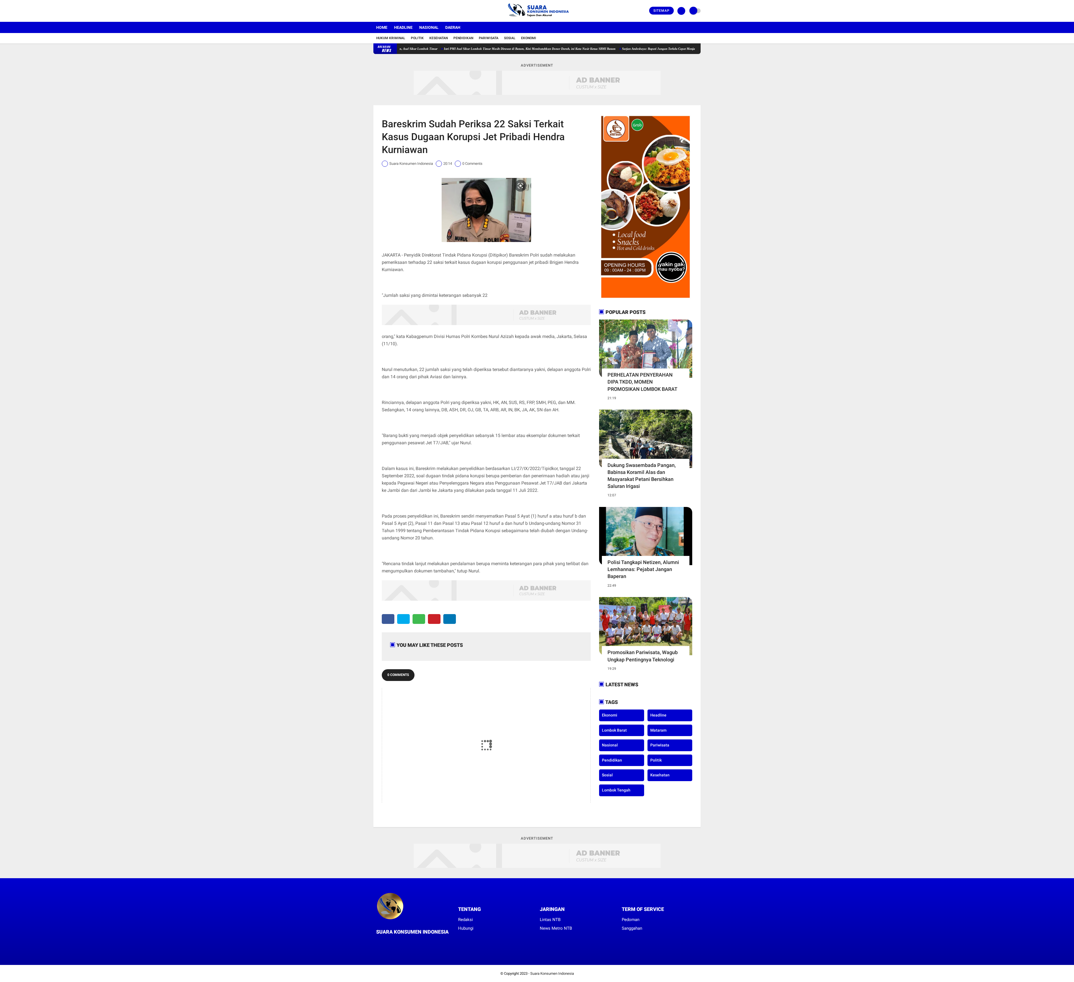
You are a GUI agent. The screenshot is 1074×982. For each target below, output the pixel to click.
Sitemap (661, 11)
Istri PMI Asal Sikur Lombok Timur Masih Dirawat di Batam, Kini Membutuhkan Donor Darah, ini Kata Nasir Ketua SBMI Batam (492, 48)
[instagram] (390, 11)
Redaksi (465, 919)
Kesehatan (438, 38)
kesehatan (660, 775)
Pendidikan (463, 38)
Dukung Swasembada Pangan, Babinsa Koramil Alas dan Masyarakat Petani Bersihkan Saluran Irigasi (641, 475)
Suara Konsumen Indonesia (552, 973)
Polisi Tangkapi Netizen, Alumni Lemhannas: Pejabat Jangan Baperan (643, 569)
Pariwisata (488, 38)
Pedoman (630, 919)
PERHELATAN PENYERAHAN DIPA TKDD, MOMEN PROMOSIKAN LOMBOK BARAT (642, 382)
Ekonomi (528, 38)
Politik (417, 38)
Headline (403, 27)
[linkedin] (449, 619)
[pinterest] (434, 619)
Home (381, 27)
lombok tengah (616, 790)
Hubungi (466, 928)
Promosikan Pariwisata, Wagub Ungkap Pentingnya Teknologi (642, 655)
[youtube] (397, 11)
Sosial (509, 38)
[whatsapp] (419, 619)
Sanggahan (632, 928)
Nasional (429, 27)
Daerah (452, 27)
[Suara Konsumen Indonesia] (537, 18)
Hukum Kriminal (390, 38)
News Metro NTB (556, 928)
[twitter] (382, 11)
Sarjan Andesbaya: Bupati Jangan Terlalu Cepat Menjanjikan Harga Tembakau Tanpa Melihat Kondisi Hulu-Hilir (660, 48)
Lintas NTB (550, 919)
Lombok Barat (614, 730)
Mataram (658, 730)
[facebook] (375, 11)
